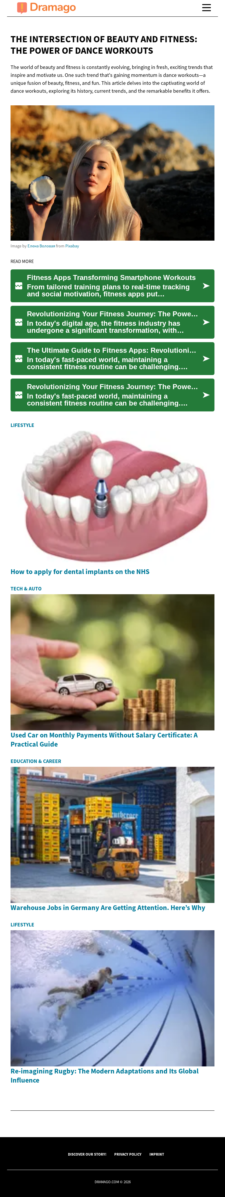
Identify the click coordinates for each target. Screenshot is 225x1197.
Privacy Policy (128, 1154)
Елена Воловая (41, 246)
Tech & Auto (26, 588)
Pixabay (72, 246)
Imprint (156, 1154)
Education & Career (36, 761)
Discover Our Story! (87, 1154)
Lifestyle (22, 425)
